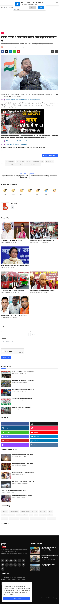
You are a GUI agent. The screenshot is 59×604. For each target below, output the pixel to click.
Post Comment (6, 357)
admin (13, 474)
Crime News (4, 518)
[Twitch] (19, 565)
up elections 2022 (10, 161)
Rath (36, 515)
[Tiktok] (15, 560)
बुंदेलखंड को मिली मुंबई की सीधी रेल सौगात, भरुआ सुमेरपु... (49, 548)
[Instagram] (11, 560)
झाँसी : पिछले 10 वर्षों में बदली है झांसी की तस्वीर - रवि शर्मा (17, 141)
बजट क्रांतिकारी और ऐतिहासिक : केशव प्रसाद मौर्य (16, 144)
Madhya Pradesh (14, 518)
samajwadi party (20, 161)
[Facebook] (2, 560)
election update (18, 164)
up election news (49, 161)
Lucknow (12, 515)
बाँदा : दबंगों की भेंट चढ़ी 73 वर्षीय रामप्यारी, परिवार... (21, 407)
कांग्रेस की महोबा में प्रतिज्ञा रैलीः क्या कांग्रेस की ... (12, 240)
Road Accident (41, 518)
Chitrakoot (4, 511)
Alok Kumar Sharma (5, 242)
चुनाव (6, 7)
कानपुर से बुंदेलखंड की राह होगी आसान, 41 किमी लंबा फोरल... (23, 380)
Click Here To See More (49, 155)
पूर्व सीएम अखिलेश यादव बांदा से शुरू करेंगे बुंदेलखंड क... (13, 290)
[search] (57, 2)
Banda (50, 511)
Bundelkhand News (14, 511)
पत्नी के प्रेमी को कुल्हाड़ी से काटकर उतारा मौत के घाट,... (22, 495)
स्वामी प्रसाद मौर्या (9, 164)
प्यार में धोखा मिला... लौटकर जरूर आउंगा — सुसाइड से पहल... (23, 481)
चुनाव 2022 (29, 161)
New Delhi (33, 518)
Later (32, 7)
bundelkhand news (35, 164)
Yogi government (24, 518)
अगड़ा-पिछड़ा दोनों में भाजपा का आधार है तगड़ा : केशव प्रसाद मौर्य (43, 176)
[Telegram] (7, 565)
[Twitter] (7, 560)
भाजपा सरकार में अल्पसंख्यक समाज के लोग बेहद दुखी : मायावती (15, 265)
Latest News (5, 515)
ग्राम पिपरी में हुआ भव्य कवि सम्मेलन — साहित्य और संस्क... (23, 463)
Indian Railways (51, 518)
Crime (25, 515)
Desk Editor (14, 203)
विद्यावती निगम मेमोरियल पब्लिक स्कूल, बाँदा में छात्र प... (22, 398)
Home (2, 7)
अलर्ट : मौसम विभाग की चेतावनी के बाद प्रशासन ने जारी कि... (23, 389)
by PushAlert (18, 9)
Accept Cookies (17, 598)
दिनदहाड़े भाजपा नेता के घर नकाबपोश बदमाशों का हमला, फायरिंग (14, 490)
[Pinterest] (11, 565)
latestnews (34, 511)
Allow (41, 7)
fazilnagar (27, 164)
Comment (3, 338)
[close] (30, 584)
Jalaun (41, 515)
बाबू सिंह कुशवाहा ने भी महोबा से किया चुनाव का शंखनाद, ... (43, 290)
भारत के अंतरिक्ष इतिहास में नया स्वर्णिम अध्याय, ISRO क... (23, 454)
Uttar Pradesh (43, 511)
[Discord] (2, 565)
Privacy (55, 598)
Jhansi (31, 515)
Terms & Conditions (46, 598)
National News (48, 515)
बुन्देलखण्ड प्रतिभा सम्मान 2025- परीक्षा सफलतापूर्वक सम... (23, 472)
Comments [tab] (6, 327)
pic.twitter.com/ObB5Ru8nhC (8, 147)
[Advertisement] (29, 21)
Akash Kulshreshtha (34, 242)
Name (2, 332)
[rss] (2, 569)
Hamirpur (19, 515)
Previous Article (24, 173)
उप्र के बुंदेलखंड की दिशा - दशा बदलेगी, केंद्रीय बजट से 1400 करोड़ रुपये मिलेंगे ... (15, 176)
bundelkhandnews (25, 511)
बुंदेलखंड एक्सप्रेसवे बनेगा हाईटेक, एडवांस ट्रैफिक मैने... (48, 565)
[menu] (2, 2)
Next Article (33, 173)
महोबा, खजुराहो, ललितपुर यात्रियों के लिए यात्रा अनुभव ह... (50, 556)
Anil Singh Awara (4, 317)
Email (31, 332)
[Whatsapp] (19, 560)
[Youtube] (23, 560)
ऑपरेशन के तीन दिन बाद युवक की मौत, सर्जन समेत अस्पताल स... (24, 371)
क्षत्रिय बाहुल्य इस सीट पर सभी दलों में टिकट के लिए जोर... (14, 315)
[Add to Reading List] (56, 51)
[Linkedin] (15, 565)
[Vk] (23, 565)
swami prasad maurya (38, 161)
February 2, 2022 (40, 147)
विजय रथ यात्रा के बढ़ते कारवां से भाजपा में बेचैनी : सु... (42, 240)
